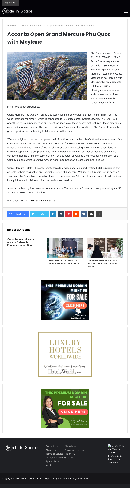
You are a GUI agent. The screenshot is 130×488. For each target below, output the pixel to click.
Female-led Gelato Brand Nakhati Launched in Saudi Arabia (102, 263)
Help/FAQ (70, 453)
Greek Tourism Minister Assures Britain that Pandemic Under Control (21, 242)
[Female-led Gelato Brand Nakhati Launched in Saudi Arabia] (105, 248)
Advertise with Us (74, 450)
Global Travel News (27, 25)
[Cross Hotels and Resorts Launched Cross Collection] (65, 248)
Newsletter (70, 446)
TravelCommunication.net (41, 200)
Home (12, 25)
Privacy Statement (55, 457)
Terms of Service (54, 453)
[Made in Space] (17, 11)
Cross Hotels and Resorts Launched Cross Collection (63, 262)
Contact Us (52, 446)
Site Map (69, 457)
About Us (51, 450)
